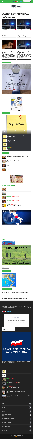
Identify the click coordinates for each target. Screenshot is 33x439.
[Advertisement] (8, 232)
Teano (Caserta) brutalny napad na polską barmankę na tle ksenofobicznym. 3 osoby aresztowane (24, 31)
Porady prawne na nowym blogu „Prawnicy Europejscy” (14, 383)
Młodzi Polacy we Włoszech (6, 419)
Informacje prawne (11, 382)
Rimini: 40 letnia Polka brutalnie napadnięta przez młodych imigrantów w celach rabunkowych (9, 31)
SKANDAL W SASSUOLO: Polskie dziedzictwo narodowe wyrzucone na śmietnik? (15, 298)
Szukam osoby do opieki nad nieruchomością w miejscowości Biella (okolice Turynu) (18, 148)
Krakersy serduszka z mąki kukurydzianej (12, 160)
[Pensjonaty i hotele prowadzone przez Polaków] (4, 371)
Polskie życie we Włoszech (9, 374)
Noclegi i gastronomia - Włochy (12, 192)
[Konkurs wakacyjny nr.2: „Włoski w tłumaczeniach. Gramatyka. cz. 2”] (4, 392)
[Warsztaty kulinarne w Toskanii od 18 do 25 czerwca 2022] (4, 197)
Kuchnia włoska (10, 196)
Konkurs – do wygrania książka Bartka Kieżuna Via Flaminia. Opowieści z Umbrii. (16, 292)
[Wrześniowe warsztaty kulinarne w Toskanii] (4, 201)
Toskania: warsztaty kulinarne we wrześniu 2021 (13, 205)
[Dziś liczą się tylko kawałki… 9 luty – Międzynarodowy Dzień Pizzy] (4, 165)
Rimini (13, 17)
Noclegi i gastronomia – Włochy (6, 422)
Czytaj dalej (3, 58)
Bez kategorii (4, 404)
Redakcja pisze (4, 430)
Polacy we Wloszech (12, 16)
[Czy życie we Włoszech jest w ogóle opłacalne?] (4, 375)
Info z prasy (5, 29)
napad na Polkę (20, 14)
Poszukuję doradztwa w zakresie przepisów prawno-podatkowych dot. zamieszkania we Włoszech (17, 136)
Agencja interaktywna (17, 436)
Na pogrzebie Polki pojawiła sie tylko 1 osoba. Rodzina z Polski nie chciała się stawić (18, 379)
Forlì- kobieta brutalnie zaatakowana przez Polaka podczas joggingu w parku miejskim (8, 51)
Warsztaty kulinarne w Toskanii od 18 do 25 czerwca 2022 (14, 197)
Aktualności (3, 29)
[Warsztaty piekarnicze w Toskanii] (4, 189)
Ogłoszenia (11, 147)
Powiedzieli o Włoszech (5, 427)
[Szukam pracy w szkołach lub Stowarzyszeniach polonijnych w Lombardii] (16, 124)
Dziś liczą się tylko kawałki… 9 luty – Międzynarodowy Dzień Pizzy (15, 164)
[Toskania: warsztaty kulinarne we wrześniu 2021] (4, 205)
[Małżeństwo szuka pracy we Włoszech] (5, 144)
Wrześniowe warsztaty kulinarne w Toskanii (12, 201)
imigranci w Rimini (20, 13)
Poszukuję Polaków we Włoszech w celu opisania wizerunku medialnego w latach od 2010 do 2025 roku (18, 140)
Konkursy (3, 411)
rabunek (8, 17)
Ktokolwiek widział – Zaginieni (6, 414)
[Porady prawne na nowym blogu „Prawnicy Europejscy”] (4, 383)
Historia (3, 407)
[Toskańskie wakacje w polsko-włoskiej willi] (4, 387)
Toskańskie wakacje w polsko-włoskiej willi (12, 387)
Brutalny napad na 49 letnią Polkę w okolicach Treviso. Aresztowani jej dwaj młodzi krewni (23, 51)
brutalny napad (9, 13)
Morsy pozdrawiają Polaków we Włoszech (8, 418)
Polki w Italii (4, 425)
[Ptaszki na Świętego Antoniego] (4, 169)
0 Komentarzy (14, 58)
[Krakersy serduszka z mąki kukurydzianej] (4, 161)
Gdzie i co (10, 204)
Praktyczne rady (19, 382)
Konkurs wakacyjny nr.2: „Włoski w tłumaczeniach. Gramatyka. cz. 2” (16, 391)
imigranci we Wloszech (8, 14)
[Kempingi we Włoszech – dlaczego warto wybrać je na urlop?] (4, 193)
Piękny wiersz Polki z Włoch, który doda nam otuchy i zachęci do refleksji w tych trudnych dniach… (18, 396)
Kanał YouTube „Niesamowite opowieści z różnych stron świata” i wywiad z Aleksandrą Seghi (17, 157)
